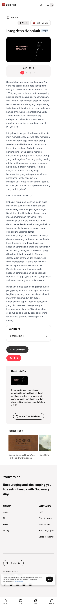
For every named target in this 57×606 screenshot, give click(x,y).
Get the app (42, 23)
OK (49, 579)
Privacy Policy (18, 581)
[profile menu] (50, 4)
